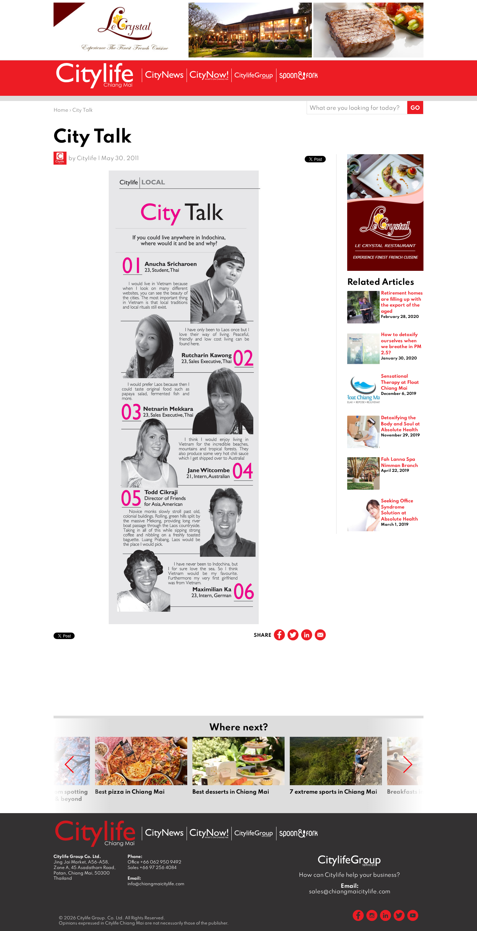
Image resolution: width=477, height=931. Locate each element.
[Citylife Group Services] (254, 75)
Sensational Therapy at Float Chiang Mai (400, 381)
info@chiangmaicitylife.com (156, 884)
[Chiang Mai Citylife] (95, 75)
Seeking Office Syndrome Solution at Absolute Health (399, 509)
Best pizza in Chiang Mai (141, 769)
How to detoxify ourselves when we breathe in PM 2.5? (401, 343)
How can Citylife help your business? (349, 874)
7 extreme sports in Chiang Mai (336, 769)
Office (154, 862)
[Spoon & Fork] (298, 76)
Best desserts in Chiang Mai (238, 769)
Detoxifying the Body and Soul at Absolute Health (400, 423)
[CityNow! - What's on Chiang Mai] (209, 75)
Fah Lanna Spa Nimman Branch (399, 462)
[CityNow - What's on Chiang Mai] (209, 833)
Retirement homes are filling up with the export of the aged (402, 301)
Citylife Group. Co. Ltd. (100, 918)
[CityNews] (164, 75)
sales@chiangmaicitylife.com (349, 888)
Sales (152, 867)
